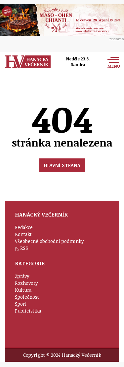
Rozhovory (26, 283)
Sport (20, 304)
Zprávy (22, 276)
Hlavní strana (62, 165)
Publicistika (28, 311)
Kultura (23, 290)
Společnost (27, 297)
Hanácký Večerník (28, 61)
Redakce (24, 227)
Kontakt (23, 234)
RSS (24, 248)
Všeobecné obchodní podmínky (49, 241)
